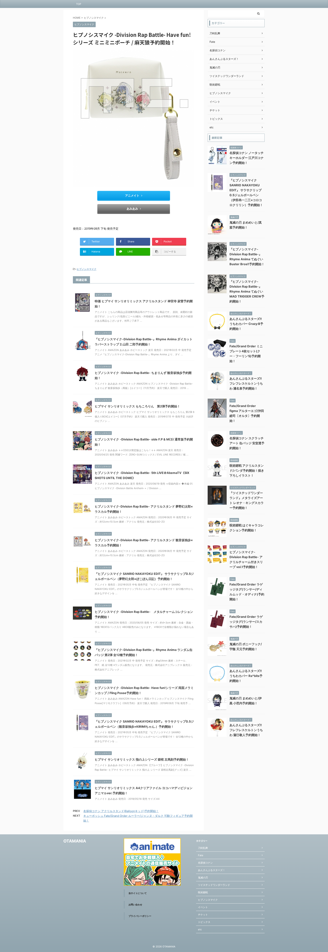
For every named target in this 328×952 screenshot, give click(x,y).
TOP (78, 4)
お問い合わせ (135, 904)
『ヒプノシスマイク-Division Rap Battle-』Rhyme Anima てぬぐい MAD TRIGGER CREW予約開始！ (246, 291)
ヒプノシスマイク (86, 269)
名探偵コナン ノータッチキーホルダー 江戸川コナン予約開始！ (246, 158)
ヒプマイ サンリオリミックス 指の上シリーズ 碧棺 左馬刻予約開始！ (142, 759)
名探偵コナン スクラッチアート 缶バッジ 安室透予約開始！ (246, 443)
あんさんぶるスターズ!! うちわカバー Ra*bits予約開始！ (246, 676)
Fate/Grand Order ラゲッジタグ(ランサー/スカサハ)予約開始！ (246, 621)
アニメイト (132, 195)
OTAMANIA (74, 841)
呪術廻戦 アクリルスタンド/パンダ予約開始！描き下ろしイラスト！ (246, 470)
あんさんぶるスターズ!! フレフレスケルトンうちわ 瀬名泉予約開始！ (246, 383)
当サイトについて (138, 893)
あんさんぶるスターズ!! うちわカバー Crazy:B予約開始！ (246, 324)
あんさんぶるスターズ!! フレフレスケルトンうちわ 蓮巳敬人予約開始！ (246, 730)
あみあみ (132, 208)
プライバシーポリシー (140, 916)
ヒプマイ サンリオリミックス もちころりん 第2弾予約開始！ (137, 406)
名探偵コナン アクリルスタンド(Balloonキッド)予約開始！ (121, 811)
